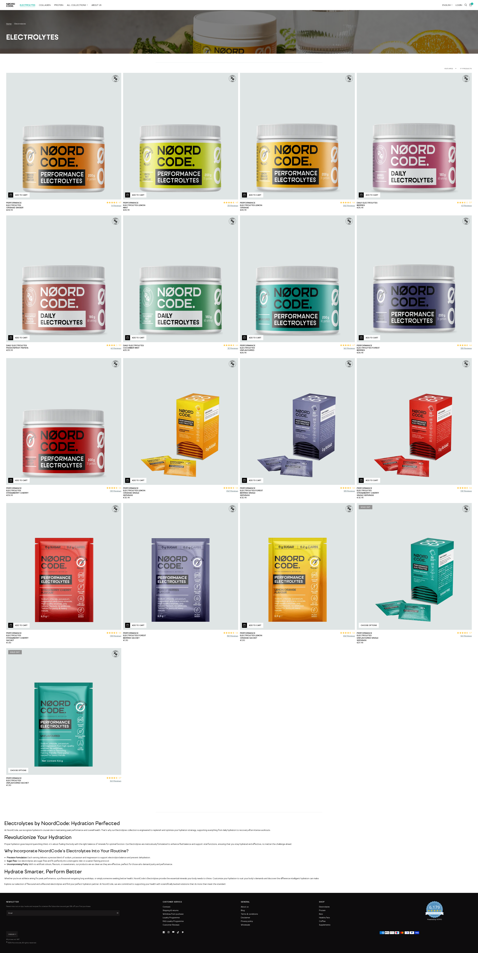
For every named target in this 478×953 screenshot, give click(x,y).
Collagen (45, 5)
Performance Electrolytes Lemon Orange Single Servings (134, 493)
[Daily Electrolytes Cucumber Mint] (180, 278)
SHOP (322, 902)
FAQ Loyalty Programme (173, 921)
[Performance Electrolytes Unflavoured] (297, 278)
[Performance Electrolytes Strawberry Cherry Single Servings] (414, 421)
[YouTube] (173, 932)
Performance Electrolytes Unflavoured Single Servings (367, 638)
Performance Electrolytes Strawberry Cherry (17, 491)
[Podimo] (183, 932)
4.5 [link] (237, 202)
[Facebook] (164, 932)
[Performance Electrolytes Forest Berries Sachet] (180, 566)
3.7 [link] (470, 202)
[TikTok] (178, 932)
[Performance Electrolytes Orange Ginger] (63, 136)
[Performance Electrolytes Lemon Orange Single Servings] (180, 421)
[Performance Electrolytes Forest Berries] (414, 278)
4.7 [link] (120, 202)
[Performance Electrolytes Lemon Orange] (297, 136)
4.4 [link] (237, 345)
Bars (321, 914)
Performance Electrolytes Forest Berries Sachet (134, 636)
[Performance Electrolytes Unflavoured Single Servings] (414, 566)
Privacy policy (247, 921)
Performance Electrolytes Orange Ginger (14, 206)
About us (96, 5)
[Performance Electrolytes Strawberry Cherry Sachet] (63, 566)
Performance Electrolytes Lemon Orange (251, 206)
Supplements (324, 925)
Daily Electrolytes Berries (367, 205)
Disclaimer (245, 917)
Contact (166, 907)
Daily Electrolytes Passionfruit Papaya (17, 347)
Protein (58, 5)
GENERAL (245, 902)
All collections (76, 5)
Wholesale (245, 925)
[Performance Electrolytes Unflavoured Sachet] (63, 711)
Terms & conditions (249, 914)
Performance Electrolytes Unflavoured (247, 349)
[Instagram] (169, 932)
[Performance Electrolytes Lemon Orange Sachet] (297, 566)
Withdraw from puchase (173, 914)
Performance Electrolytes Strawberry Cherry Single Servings (368, 493)
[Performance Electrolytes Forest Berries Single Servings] (297, 421)
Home (9, 23)
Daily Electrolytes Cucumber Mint (133, 347)
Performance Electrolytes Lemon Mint (134, 206)
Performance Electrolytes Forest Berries (368, 349)
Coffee (322, 921)
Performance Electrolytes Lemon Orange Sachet (251, 636)
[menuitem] (27, 5)
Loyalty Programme (171, 917)
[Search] (465, 5)
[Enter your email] (117, 913)
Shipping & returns (171, 910)
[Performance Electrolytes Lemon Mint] (180, 136)
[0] (470, 5)
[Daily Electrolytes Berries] (414, 136)
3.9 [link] (120, 345)
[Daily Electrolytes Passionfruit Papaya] (63, 278)
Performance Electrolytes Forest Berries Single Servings (251, 493)
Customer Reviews (171, 925)
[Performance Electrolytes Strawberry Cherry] (63, 421)
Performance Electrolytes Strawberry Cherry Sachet (17, 638)
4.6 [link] (353, 202)
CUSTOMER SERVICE (172, 902)
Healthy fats (324, 917)
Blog (243, 910)
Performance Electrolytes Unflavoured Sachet (17, 781)
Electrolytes (27, 5)
